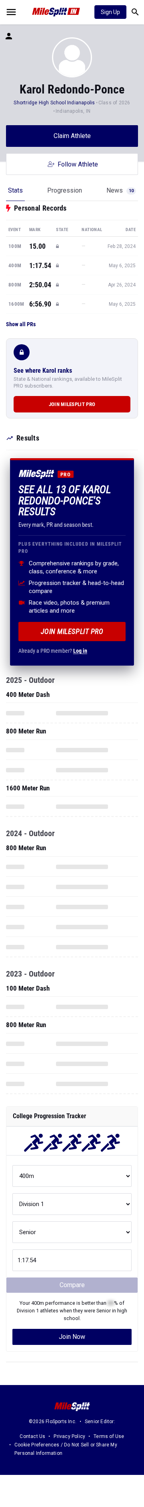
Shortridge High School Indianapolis (54, 103)
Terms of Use (109, 1436)
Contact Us (32, 1436)
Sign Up (110, 12)
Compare (72, 1285)
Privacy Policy (69, 1436)
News (120, 190)
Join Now (72, 1336)
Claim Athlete (72, 136)
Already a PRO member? (52, 651)
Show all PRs (21, 324)
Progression (64, 190)
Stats (15, 190)
